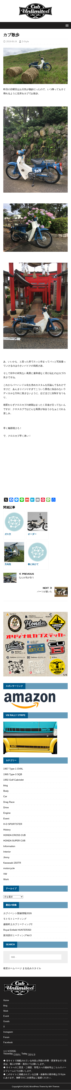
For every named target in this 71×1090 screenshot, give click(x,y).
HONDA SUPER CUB (14, 840)
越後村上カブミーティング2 (17, 924)
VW (5, 874)
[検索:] (36, 957)
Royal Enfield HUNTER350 (17, 930)
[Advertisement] (35, 472)
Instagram (8, 1032)
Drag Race (9, 802)
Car (5, 796)
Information (9, 846)
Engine (7, 813)
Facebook (8, 1042)
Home (6, 1000)
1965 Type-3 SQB (12, 774)
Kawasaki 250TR (12, 862)
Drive (6, 807)
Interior (7, 851)
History (7, 829)
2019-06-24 (11, 41)
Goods (6, 1021)
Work (6, 879)
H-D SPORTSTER (12, 824)
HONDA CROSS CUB (14, 835)
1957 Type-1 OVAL (13, 768)
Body (6, 791)
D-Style (25, 41)
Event (6, 818)
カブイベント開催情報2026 (17, 913)
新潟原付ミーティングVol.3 (17, 935)
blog (5, 785)
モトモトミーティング (14, 918)
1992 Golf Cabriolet (13, 779)
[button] (66, 25)
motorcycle (9, 868)
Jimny (6, 857)
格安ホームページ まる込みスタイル (22, 968)
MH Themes (54, 1086)
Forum (6, 1037)
